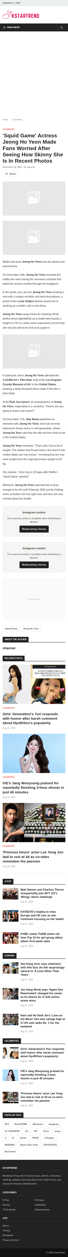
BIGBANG (10, 1145)
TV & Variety (9, 1209)
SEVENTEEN (50, 1145)
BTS (7, 1124)
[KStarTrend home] (21, 15)
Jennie (23, 1138)
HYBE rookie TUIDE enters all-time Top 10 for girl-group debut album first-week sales (41, 937)
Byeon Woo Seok (29, 1145)
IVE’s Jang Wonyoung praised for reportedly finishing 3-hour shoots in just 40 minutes (33, 787)
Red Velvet (10, 1151)
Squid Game (11, 628)
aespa (57, 1131)
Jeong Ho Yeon (31, 628)
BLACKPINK (21, 1124)
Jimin (46, 1131)
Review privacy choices (34, 529)
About (6, 1225)
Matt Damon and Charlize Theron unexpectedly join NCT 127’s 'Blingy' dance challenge (42, 893)
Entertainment (42, 1209)
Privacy (6, 1230)
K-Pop (6, 1200)
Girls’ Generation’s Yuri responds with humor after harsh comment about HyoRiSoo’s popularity (30, 718)
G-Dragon (49, 1138)
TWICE (35, 1138)
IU (13, 1138)
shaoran (31, 167)
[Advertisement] (34, 72)
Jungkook (54, 1124)
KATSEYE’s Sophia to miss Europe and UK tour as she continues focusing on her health (42, 915)
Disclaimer (8, 1235)
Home (5, 120)
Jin (26, 1131)
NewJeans (38, 1124)
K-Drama (39, 1200)
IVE (35, 1131)
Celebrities (17, 120)
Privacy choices (11, 1240)
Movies (6, 1204)
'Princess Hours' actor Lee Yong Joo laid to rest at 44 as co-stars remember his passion (33, 856)
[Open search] (61, 27)
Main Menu (13, 27)
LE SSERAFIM (12, 1131)
